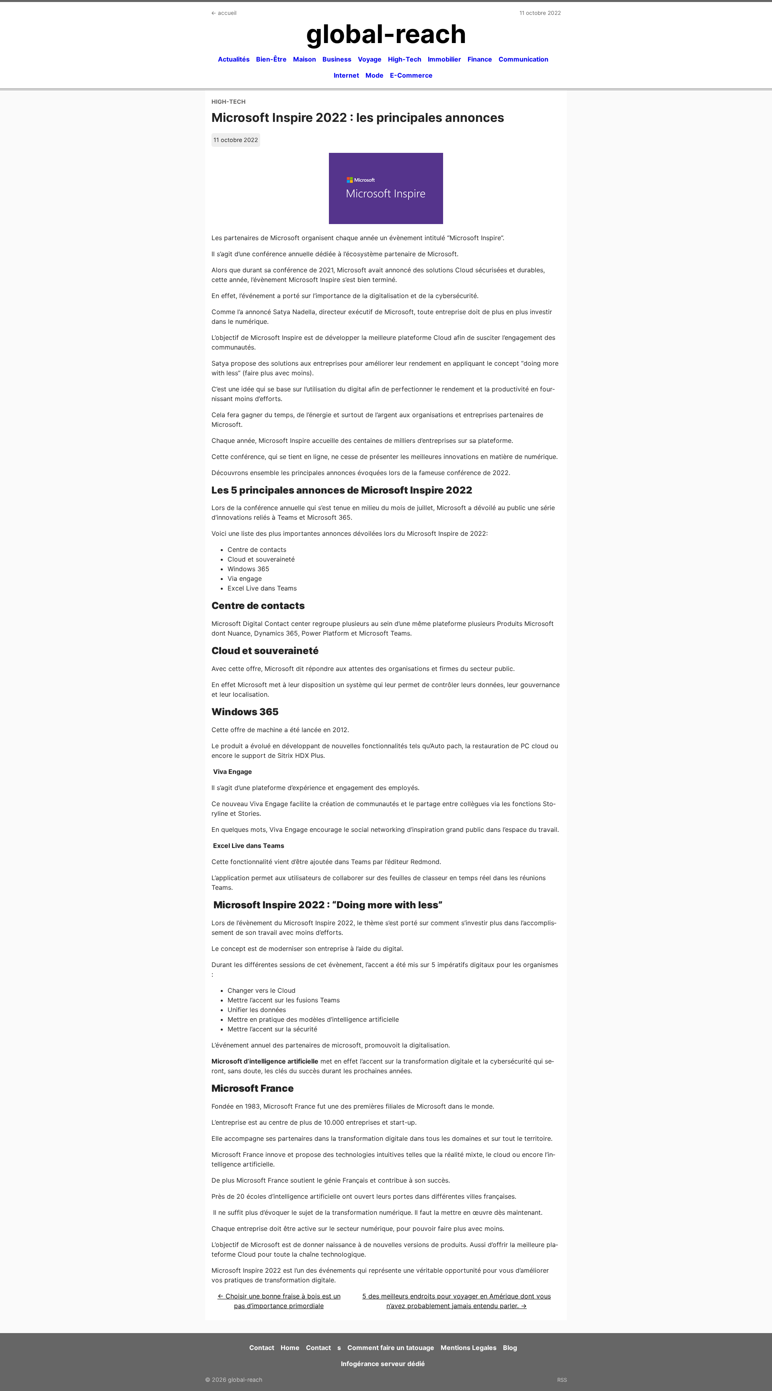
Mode (374, 75)
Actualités (234, 59)
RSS (562, 1380)
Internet (346, 75)
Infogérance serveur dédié (383, 1364)
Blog (510, 1348)
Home (290, 1348)
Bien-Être (271, 59)
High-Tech (404, 59)
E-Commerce (411, 75)
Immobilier (444, 59)
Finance (480, 59)
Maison (304, 59)
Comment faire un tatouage (390, 1348)
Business (336, 59)
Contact (261, 1348)
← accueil (223, 13)
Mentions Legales (469, 1348)
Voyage (370, 59)
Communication (523, 59)
